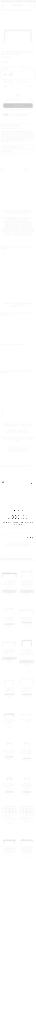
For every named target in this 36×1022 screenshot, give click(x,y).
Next (29, 538)
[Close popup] (32, 483)
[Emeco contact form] (31, 1017)
